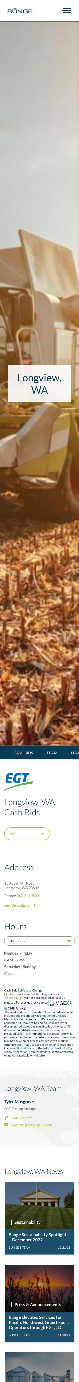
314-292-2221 (22, 1118)
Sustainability (28, 1222)
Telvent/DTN (13, 997)
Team (51, 753)
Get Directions (16, 905)
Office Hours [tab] (17, 941)
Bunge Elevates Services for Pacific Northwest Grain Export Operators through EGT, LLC (39, 1322)
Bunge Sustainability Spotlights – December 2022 (38, 1237)
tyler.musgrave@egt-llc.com (31, 1125)
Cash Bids (23, 753)
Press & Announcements (38, 1304)
